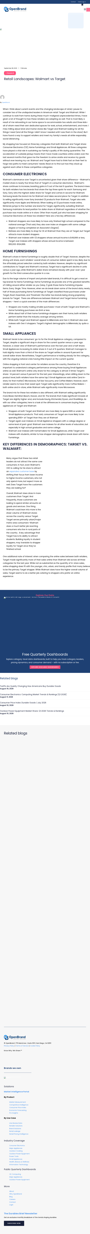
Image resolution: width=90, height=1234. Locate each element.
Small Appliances (15, 1159)
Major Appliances (15, 1148)
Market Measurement (17, 1102)
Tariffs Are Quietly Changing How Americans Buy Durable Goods (30, 686)
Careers (12, 1199)
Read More (8, 801)
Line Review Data (15, 1123)
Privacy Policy (9, 1046)
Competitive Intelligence (18, 1105)
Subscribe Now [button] (14, 1223)
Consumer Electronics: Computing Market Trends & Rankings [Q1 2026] (33, 694)
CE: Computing (15, 1174)
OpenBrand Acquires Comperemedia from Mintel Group (35, 1007)
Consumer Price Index (17, 1107)
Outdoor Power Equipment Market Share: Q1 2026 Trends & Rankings (32, 711)
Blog (11, 1197)
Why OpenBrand (15, 1194)
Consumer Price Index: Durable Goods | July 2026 (23, 702)
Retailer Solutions (15, 1126)
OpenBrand (6, 102)
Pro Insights (13, 1113)
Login (11, 1205)
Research (10, 73)
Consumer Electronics (17, 1145)
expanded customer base (21, 471)
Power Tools (13, 1156)
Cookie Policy (35, 1046)
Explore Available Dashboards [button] (45, 667)
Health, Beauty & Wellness (19, 1162)
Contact (73, 2)
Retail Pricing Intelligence (18, 1134)
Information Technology (18, 1164)
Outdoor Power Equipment (19, 1154)
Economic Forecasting (17, 1110)
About (11, 1191)
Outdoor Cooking (15, 1151)
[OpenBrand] (15, 9)
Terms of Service (22, 1046)
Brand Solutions (15, 1128)
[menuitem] (74, 2)
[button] (85, 9)
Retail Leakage (14, 1131)
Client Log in (82, 2)
